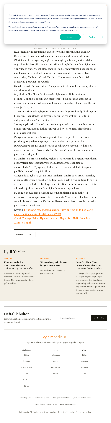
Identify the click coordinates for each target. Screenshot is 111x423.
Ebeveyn (27, 218)
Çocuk (18, 218)
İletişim (55, 373)
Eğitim (26, 355)
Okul (26, 373)
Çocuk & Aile (26, 367)
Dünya (26, 386)
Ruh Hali (72, 218)
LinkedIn (84, 367)
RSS (84, 373)
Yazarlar (55, 361)
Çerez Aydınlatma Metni (82, 397)
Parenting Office (26, 397)
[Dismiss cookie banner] (101, 10)
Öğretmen (26, 361)
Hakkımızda (55, 355)
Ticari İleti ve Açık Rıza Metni (46, 404)
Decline (92, 37)
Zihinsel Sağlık (23, 223)
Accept (70, 37)
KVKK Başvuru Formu (68, 404)
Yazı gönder (55, 367)
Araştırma (26, 380)
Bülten (84, 355)
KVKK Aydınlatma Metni (61, 397)
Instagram (84, 361)
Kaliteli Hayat (58, 218)
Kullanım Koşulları (42, 397)
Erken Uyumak (41, 218)
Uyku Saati (85, 218)
